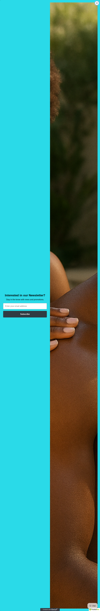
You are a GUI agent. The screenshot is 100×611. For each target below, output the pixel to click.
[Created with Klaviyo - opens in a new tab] (50, 609)
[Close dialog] (97, 3)
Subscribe (25, 314)
